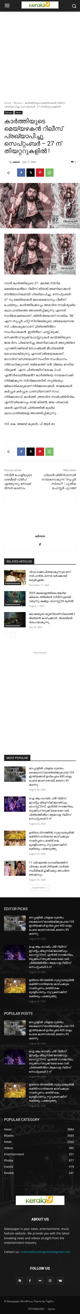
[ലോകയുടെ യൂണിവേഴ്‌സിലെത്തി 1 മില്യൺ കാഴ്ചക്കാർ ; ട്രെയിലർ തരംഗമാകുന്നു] (15, 619)
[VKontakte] (60, 1281)
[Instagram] (50, 1281)
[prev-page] (6, 634)
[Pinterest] (40, 172)
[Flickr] (40, 1281)
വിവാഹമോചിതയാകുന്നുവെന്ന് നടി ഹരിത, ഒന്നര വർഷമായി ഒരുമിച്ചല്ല (50, 576)
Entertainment (12, 583)
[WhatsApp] (49, 172)
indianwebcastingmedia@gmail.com (45, 1252)
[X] (30, 172)
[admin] (6, 162)
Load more (38, 887)
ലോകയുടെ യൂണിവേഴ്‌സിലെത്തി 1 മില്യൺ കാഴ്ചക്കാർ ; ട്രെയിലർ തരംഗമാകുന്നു (52, 618)
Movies (18, 103)
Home (7, 103)
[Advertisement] (40, 54)
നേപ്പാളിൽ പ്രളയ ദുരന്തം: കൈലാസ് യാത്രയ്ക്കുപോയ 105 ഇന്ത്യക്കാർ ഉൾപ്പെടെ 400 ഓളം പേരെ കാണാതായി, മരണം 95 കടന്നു (51, 776)
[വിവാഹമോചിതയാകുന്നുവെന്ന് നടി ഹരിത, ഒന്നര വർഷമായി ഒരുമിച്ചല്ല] (15, 577)
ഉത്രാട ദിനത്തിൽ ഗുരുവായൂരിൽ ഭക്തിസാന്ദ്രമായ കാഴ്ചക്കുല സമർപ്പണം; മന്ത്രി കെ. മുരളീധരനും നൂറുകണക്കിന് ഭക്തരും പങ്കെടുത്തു (51, 840)
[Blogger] (20, 1281)
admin (16, 161)
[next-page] (13, 634)
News (18, 112)
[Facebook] (21, 172)
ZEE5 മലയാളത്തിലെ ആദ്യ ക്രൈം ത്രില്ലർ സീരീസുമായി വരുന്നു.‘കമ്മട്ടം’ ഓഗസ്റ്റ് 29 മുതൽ (51, 597)
